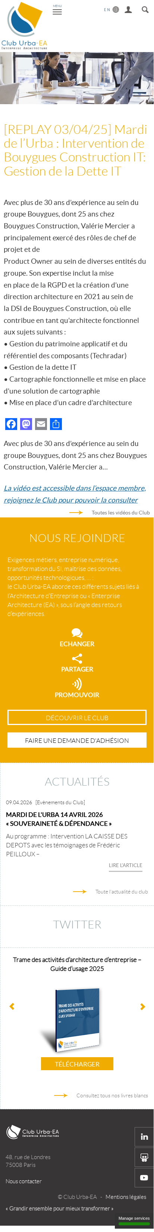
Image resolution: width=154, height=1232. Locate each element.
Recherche (145, 8)
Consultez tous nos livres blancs (112, 1095)
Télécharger (77, 1064)
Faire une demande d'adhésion (77, 740)
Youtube (144, 1177)
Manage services (134, 1218)
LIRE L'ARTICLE (125, 865)
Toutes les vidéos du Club (121, 513)
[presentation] (142, 1007)
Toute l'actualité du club (121, 892)
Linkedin (144, 1136)
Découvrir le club (77, 718)
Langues (111, 8)
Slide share (144, 1157)
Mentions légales (126, 1197)
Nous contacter (24, 1181)
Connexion (128, 8)
